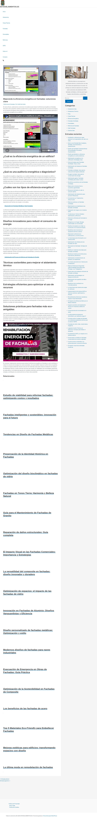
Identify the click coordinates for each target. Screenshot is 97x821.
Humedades (6, 34)
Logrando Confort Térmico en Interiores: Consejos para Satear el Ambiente (76, 329)
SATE (4, 45)
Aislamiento (6, 17)
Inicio (4, 11)
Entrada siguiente (5, 780)
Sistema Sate (71, 130)
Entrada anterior (4, 779)
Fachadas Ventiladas (73, 121)
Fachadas (5, 28)
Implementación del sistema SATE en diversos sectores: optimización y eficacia (77, 293)
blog (69, 113)
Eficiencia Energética (73, 118)
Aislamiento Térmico (73, 111)
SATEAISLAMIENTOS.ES (9, 7)
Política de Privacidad (14, 803)
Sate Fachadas (71, 128)
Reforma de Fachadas (9, 104)
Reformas (5, 40)
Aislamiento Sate (72, 109)
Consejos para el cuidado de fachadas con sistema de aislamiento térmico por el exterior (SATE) (78, 320)
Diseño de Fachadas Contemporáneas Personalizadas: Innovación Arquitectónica (77, 150)
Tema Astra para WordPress (50, 815)
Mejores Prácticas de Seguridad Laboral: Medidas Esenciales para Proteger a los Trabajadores (76, 267)
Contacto (5, 57)
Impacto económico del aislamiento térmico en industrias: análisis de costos (77, 306)
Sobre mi (5, 51)
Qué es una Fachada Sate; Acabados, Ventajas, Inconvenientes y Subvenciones (77, 144)
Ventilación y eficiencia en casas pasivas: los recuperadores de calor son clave (78, 139)
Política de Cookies (14, 807)
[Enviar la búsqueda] (85, 98)
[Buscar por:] (76, 98)
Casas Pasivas (6, 23)
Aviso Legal (12, 805)
